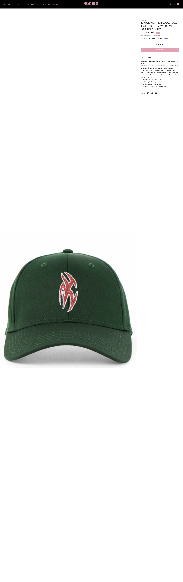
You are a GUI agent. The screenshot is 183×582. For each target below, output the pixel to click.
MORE (44, 4)
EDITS (27, 4)
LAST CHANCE (53, 4)
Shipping (143, 35)
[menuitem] (8, 4)
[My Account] (170, 4)
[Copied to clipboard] (156, 93)
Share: (143, 93)
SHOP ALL (7, 4)
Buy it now (160, 49)
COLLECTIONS (18, 4)
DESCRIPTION (146, 57)
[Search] (174, 4)
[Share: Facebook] (148, 93)
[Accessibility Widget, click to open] (4, 578)
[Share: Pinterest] (152, 93)
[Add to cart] (160, 44)
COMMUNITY (35, 4)
